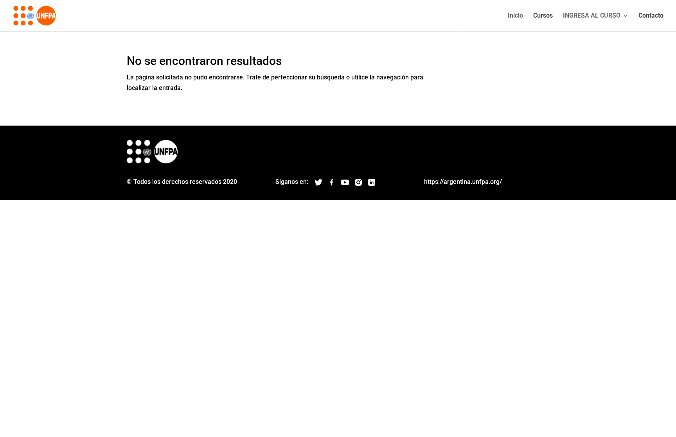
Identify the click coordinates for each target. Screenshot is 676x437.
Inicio (515, 16)
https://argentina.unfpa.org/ (463, 181)
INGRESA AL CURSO (591, 16)
